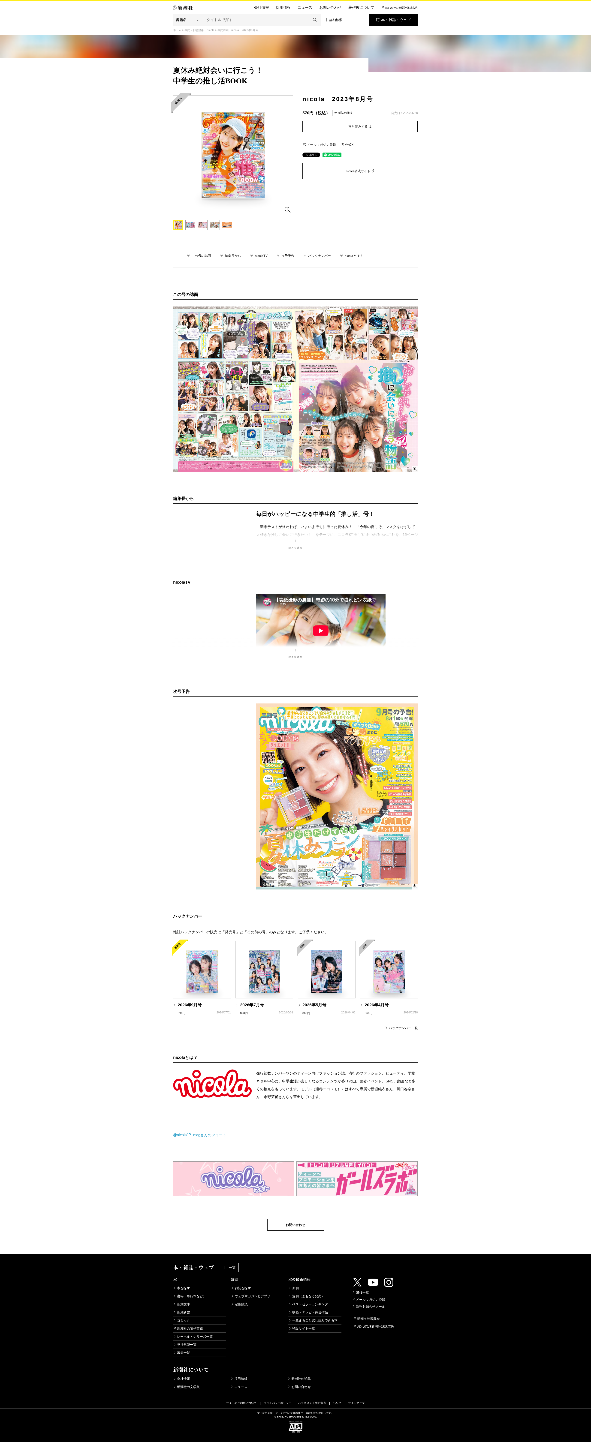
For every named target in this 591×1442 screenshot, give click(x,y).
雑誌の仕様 (345, 112)
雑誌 (187, 30)
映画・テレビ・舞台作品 (310, 1312)
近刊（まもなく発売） (308, 1296)
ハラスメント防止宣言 (312, 1403)
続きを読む (295, 548)
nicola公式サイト (358, 171)
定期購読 (241, 1304)
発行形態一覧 (186, 1344)
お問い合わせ (330, 7)
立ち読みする (358, 126)
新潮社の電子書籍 (190, 1328)
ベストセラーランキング (310, 1304)
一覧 (232, 1267)
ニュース (305, 7)
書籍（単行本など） (191, 1296)
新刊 (295, 1288)
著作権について (361, 7)
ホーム (177, 30)
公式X (349, 145)
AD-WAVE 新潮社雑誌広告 (401, 7)
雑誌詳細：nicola (203, 30)
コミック (183, 1320)
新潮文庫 (183, 1304)
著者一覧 (183, 1353)
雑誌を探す (243, 1288)
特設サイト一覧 (303, 1328)
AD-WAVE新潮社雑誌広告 (375, 1326)
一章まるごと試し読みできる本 (315, 1320)
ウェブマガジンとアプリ (252, 1296)
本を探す (183, 1288)
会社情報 (261, 7)
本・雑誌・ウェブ (396, 20)
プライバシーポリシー (277, 1403)
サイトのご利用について (241, 1403)
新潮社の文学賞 (188, 1387)
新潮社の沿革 (301, 1379)
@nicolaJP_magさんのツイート (199, 1135)
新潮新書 (183, 1312)
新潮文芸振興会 (368, 1319)
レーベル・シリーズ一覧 (195, 1336)
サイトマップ (356, 1403)
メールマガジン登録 (321, 145)
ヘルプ (337, 1403)
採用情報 (283, 7)
